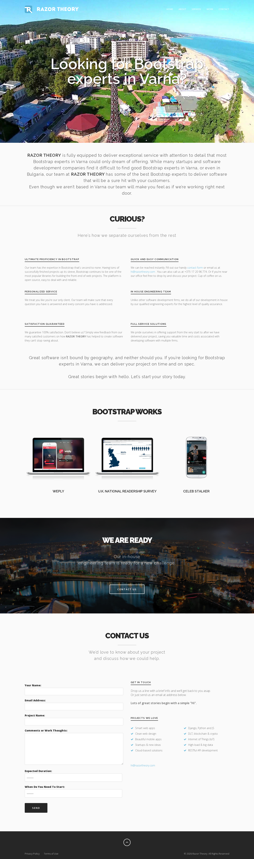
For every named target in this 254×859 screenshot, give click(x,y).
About (182, 9)
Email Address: (35, 700)
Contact (224, 9)
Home (170, 9)
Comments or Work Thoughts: (46, 730)
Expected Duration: (38, 771)
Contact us (127, 589)
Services (196, 9)
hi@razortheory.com (143, 271)
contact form (195, 267)
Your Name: (33, 685)
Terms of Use (51, 853)
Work (210, 9)
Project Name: (35, 715)
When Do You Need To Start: (45, 787)
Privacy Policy (32, 853)
